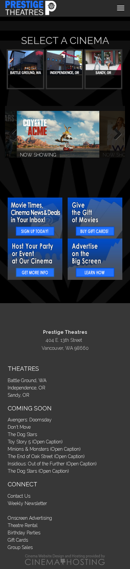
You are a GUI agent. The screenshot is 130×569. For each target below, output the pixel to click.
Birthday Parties (24, 532)
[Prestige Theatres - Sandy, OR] (103, 63)
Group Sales (20, 547)
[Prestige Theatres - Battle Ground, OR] (25, 63)
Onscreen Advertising (30, 518)
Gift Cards (18, 540)
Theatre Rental (23, 525)
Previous (15, 134)
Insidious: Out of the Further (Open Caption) (52, 463)
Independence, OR (26, 387)
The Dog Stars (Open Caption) (38, 471)
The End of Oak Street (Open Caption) (46, 456)
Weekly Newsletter (27, 503)
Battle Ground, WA (27, 380)
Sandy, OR (18, 395)
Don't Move (19, 427)
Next (115, 134)
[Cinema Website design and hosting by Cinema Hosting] (65, 559)
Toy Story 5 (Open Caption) (35, 441)
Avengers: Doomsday (30, 419)
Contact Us (19, 496)
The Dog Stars (22, 434)
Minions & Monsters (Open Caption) (44, 449)
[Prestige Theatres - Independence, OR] (64, 63)
